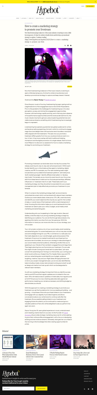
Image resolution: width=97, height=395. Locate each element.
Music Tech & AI (40, 18)
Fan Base (4, 350)
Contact (86, 376)
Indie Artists (76, 350)
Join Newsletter (90, 6)
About (78, 18)
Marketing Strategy (31, 350)
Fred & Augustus (50, 100)
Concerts (71, 18)
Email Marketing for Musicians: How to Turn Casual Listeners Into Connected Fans (35, 355)
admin (26, 45)
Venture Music (29, 358)
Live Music (24, 18)
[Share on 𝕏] (65, 45)
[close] (95, 2)
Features (58, 18)
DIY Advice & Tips (28, 23)
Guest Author (5, 358)
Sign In (82, 6)
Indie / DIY (31, 18)
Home (17, 18)
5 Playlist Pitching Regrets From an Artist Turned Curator (58, 354)
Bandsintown (88, 378)
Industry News (50, 18)
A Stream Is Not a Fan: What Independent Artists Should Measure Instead (9, 355)
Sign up (86, 371)
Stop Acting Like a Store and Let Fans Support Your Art (81, 354)
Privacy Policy (88, 381)
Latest (65, 18)
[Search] (2, 6)
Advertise (87, 373)
